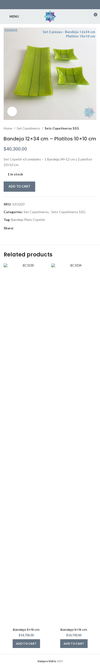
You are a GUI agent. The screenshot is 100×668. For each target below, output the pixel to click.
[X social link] (47, 4)
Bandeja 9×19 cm (26, 630)
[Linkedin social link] (34, 228)
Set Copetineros (29, 128)
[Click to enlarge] (12, 111)
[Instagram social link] (53, 4)
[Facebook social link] (40, 4)
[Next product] (94, 128)
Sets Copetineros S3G (62, 128)
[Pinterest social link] (29, 228)
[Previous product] (84, 128)
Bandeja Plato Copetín (28, 220)
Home (8, 128)
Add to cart (19, 186)
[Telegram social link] (46, 228)
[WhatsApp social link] (59, 4)
